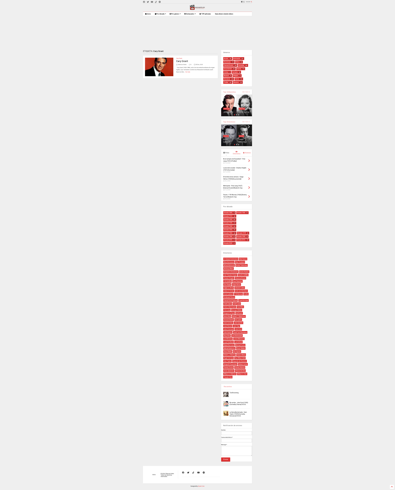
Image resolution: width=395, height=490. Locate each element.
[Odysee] (152, 2)
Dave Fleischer (237, 281)
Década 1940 (228, 226)
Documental (228, 68)
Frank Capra (228, 303)
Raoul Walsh (228, 351)
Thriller (226, 82)
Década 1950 (228, 229)
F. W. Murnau (238, 294)
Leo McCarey (228, 339)
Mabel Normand (229, 345)
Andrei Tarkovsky (241, 265)
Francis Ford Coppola (230, 300)
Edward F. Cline (239, 288)
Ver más (187, 72)
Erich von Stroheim (241, 291)
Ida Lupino (238, 319)
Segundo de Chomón (239, 361)
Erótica (226, 72)
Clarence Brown (240, 278)
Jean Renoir (228, 326)
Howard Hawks (228, 319)
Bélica (237, 62)
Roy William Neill (240, 358)
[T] (160, 2)
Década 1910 (228, 216)
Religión (235, 75)
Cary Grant (179, 58)
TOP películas (206, 14)
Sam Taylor (227, 361)
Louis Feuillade (228, 342)
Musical (226, 75)
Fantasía (235, 72)
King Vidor (243, 142)
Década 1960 (228, 233)
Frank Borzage (243, 300)
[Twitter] (148, 2)
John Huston (228, 332)
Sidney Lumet (242, 364)
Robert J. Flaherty (229, 355)
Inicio (149, 14)
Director (226, 136)
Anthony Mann (228, 268)
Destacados (190, 14)
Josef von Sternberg (240, 332)
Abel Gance (243, 259)
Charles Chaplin (229, 278)
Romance (227, 79)
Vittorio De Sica (240, 370)
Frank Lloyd (236, 303)
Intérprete (226, 108)
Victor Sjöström (229, 370)
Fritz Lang (227, 310)
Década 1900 (241, 212)
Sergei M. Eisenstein (230, 364)
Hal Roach (239, 313)
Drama (239, 68)
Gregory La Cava (229, 313)
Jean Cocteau (228, 323)
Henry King (227, 316)
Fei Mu (246, 294)
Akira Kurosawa (229, 262)
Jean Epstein (238, 323)
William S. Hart (242, 374)
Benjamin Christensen (231, 272)
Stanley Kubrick (240, 367)
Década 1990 (241, 236)
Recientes (227, 387)
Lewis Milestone (239, 339)
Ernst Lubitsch (228, 294)
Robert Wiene (241, 355)
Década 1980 (228, 236)
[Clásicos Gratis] (197, 9)
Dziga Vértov (236, 284)
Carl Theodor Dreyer (230, 275)
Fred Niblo (240, 307)
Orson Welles (241, 348)
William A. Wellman (230, 374)
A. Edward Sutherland (231, 259)
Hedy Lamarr (242, 108)
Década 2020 (228, 243)
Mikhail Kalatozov (229, 348)
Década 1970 (241, 233)
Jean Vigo (236, 326)
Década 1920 (228, 219)
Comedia (241, 65)
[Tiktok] (156, 2)
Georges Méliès (237, 310)
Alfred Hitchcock (229, 265)
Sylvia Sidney (228, 112)
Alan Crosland (240, 262)
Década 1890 (228, 212)
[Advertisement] (197, 31)
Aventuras (227, 62)
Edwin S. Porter (229, 291)
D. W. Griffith (227, 281)
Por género (175, 14)
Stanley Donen (228, 367)
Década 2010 (241, 240)
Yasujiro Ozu (228, 377)
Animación (236, 58)
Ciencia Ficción (228, 65)
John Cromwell (229, 329)
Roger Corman (228, 358)
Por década (160, 14)
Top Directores (229, 122)
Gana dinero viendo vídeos (224, 14)
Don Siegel (227, 284)
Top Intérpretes (229, 92)
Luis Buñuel (238, 342)
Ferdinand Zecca (229, 297)
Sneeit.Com (201, 486)
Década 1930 (228, 223)
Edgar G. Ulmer (228, 288)
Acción (226, 58)
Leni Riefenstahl (237, 335)
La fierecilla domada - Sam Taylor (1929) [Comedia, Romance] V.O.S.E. (238, 414)
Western (236, 82)
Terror (237, 79)
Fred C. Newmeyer (230, 307)
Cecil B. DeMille (243, 275)
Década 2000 (228, 240)
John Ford (238, 329)
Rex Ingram (237, 351)
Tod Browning (234, 393)
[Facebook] (144, 2)
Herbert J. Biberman (238, 316)
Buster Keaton (244, 272)
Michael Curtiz (240, 345)
